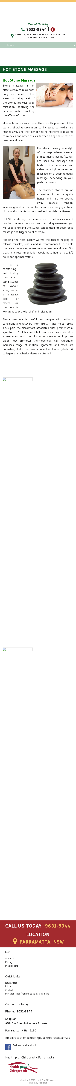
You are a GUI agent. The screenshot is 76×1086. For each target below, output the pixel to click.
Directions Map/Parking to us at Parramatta (27, 993)
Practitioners (11, 965)
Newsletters (11, 982)
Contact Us (10, 990)
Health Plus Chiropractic (38, 12)
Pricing (8, 962)
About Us (10, 958)
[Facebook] (53, 29)
